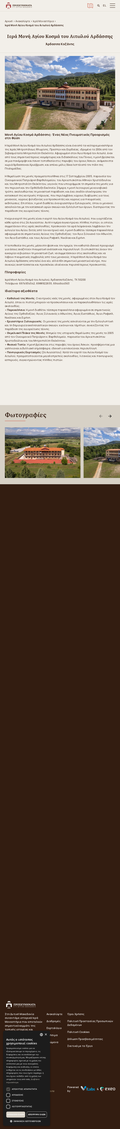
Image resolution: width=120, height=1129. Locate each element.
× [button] (46, 1034)
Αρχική (9, 21)
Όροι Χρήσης (76, 1014)
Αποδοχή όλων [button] (15, 1114)
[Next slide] (110, 416)
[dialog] (26, 1078)
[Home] (19, 6)
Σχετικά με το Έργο (79, 1046)
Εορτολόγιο (54, 1028)
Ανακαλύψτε (22, 21)
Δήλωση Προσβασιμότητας (85, 1039)
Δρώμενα (52, 1042)
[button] (26, 1121)
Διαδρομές (54, 1021)
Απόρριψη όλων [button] (37, 1114)
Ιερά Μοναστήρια (43, 21)
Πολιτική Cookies (78, 1032)
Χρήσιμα (52, 1035)
